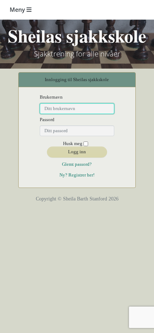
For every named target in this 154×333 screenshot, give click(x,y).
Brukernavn (51, 97)
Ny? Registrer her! (77, 175)
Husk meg (72, 143)
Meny (18, 10)
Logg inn (77, 151)
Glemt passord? (77, 164)
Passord (47, 119)
